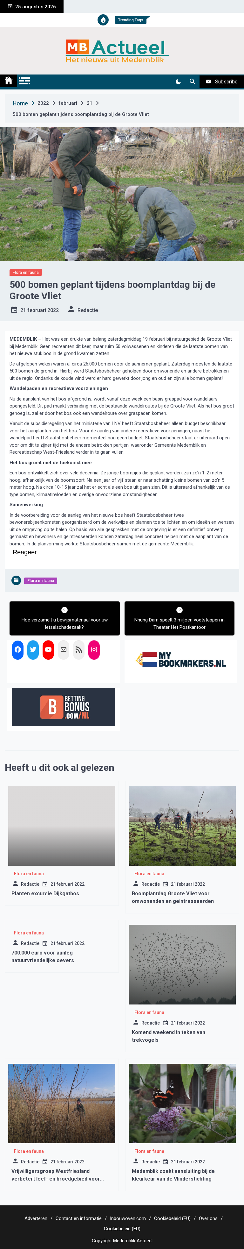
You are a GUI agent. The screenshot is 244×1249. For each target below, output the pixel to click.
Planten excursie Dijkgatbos (45, 894)
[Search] (192, 81)
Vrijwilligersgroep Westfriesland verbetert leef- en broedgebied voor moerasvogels (55, 1178)
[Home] (8, 81)
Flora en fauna (26, 272)
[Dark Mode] (178, 81)
